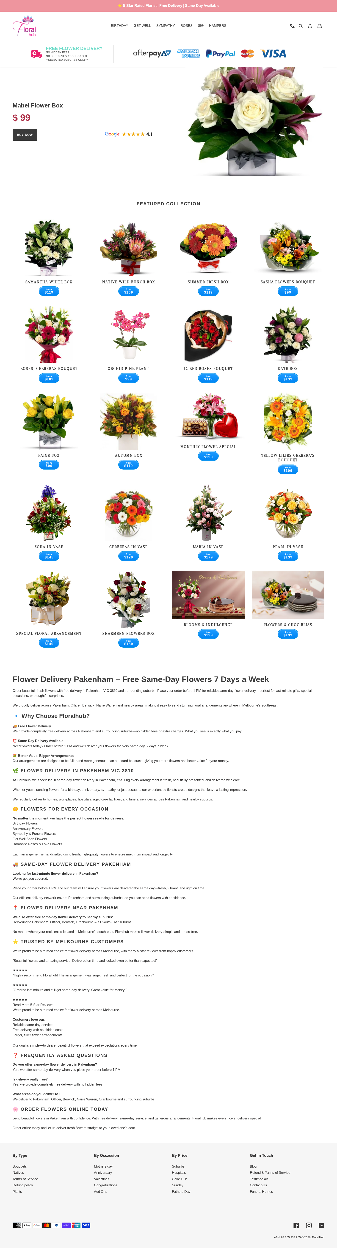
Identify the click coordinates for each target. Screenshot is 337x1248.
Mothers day (103, 1166)
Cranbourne (85, 922)
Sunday (177, 1185)
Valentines (101, 1179)
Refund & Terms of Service (270, 1172)
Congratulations (105, 1185)
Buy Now (25, 135)
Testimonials (259, 1179)
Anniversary (103, 1172)
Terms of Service (25, 1179)
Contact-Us (258, 1185)
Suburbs (178, 1166)
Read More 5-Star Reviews (33, 1005)
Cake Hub (179, 1179)
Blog (253, 1166)
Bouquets (20, 1166)
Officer (55, 922)
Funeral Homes (261, 1191)
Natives (18, 1172)
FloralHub (318, 1237)
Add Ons (100, 1191)
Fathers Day (181, 1191)
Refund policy (23, 1185)
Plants (17, 1191)
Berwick (68, 922)
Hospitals (179, 1172)
